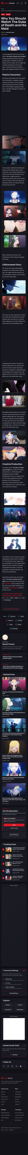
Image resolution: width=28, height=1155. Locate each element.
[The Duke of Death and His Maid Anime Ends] (14, 683)
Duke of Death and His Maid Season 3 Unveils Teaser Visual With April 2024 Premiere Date (12, 757)
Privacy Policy (4, 1099)
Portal (2, 1130)
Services (3, 1101)
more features (13, 588)
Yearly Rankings (5, 1117)
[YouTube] (16, 1066)
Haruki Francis (10, 32)
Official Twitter (17, 596)
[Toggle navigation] (25, 3)
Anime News (8, 1009)
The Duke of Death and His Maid (11, 609)
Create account (14, 828)
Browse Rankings (19, 1112)
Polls (2, 1120)
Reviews (17, 1099)
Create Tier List (18, 1117)
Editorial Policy (4, 1096)
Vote (24, 1045)
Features (17, 1104)
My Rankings (18, 1120)
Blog (3, 14)
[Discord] (20, 1066)
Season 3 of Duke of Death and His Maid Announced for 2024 (13, 778)
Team (2, 1104)
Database (8, 1004)
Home (2, 8)
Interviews (17, 1101)
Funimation (7, 583)
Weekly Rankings (5, 1112)
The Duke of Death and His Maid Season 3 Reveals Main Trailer (13, 713)
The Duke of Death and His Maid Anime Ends (12, 692)
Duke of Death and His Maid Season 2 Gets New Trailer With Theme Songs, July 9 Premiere (13, 799)
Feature (8, 14)
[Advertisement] (14, 1029)
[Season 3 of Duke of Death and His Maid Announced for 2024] (14, 769)
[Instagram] (12, 1066)
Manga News (20, 1009)
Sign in (14, 824)
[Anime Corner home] (8, 3)
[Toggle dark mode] (18, 3)
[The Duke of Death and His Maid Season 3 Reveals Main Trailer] (14, 704)
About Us (3, 1092)
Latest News (18, 1092)
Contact (3, 1094)
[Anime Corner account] (21, 3)
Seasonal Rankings (5, 1115)
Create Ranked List (19, 1115)
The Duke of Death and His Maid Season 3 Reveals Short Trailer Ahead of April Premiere (13, 734)
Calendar (20, 1004)
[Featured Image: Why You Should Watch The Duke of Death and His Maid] (14, 44)
